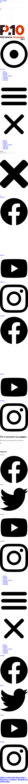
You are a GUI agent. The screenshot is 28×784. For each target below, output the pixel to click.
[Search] (0, 195)
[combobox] (7, 152)
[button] (14, 110)
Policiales (5, 73)
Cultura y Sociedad (7, 75)
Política (4, 71)
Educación (5, 77)
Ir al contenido (3, 0)
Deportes (5, 74)
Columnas (5, 78)
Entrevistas (5, 80)
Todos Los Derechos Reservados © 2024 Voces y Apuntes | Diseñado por (14, 779)
